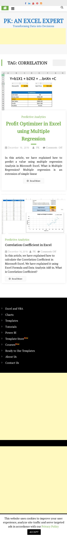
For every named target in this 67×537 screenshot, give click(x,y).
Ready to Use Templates (20, 351)
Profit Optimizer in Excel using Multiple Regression (33, 131)
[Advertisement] (33, 406)
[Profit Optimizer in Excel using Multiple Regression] (33, 90)
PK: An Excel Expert (33, 21)
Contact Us (12, 363)
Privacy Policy (50, 526)
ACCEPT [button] (34, 532)
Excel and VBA (14, 308)
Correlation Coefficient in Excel (28, 245)
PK (37, 147)
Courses (12, 344)
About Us (11, 356)
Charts (9, 314)
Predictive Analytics (33, 117)
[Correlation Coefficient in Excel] (33, 216)
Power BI (10, 332)
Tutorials (11, 326)
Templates (11, 320)
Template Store (16, 338)
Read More (34, 180)
